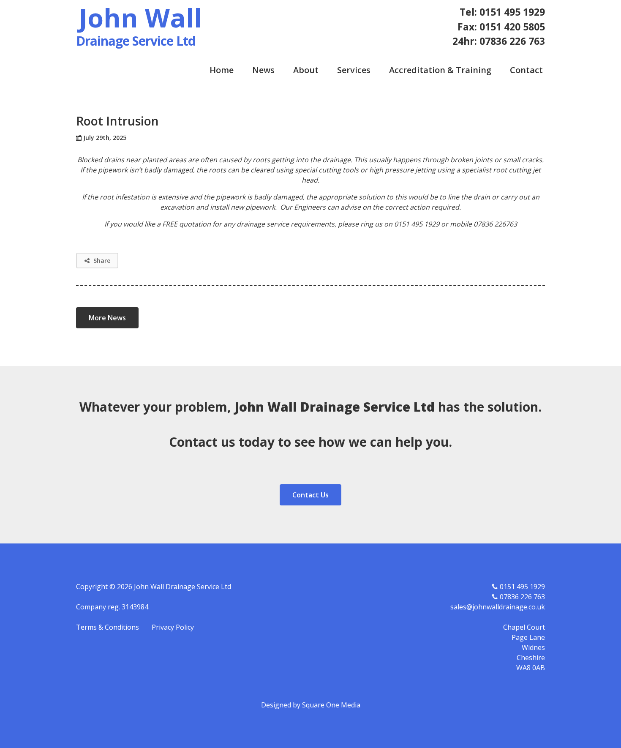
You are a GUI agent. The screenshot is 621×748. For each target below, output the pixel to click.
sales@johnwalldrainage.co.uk (497, 607)
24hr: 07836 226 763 (498, 41)
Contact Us (310, 495)
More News (107, 317)
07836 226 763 (522, 596)
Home (222, 70)
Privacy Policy (173, 627)
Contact (526, 70)
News (263, 70)
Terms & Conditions (107, 627)
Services (353, 70)
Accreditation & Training (440, 70)
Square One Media (331, 705)
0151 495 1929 (522, 586)
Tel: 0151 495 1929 (502, 12)
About (306, 70)
